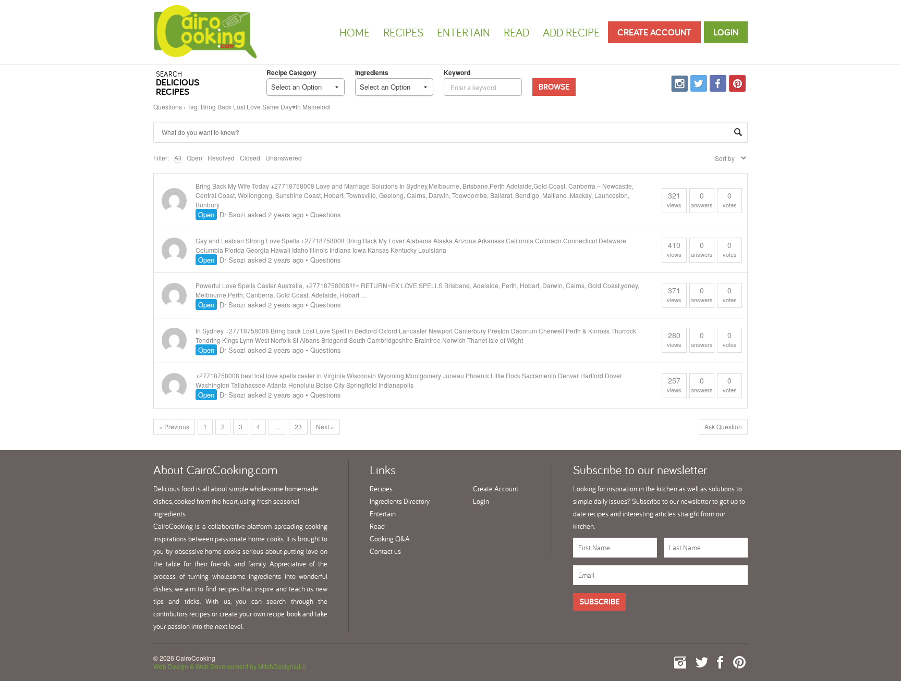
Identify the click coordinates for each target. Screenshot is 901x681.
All (177, 157)
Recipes (403, 32)
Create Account (654, 32)
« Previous (174, 426)
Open (194, 157)
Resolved (221, 157)
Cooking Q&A (390, 538)
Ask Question (723, 426)
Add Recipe (571, 32)
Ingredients (371, 72)
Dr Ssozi (233, 214)
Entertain (463, 32)
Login (725, 32)
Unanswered (283, 157)
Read (516, 32)
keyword (457, 72)
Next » (325, 426)
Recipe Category (291, 72)
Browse (554, 86)
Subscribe (599, 601)
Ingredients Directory (400, 501)
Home (354, 32)
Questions (167, 106)
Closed (250, 157)
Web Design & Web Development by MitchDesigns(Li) (229, 666)
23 (298, 426)
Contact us (385, 551)
